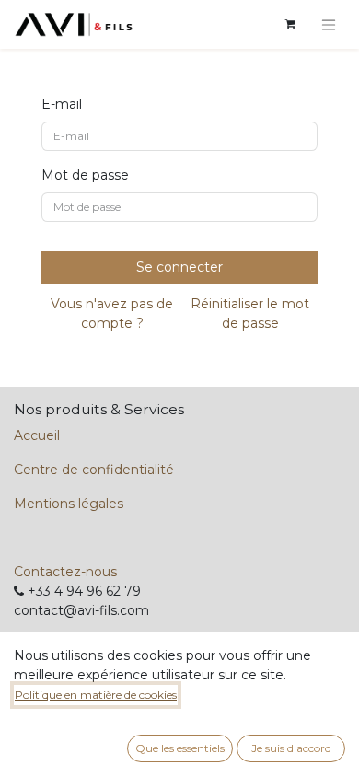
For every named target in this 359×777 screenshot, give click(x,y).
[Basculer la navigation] (328, 24)
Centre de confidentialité (94, 469)
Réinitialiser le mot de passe (250, 313)
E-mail (61, 104)
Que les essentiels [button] (180, 748)
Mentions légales (68, 503)
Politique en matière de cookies (96, 695)
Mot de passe (85, 175)
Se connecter (179, 267)
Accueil (37, 435)
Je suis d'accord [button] (291, 748)
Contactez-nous (65, 571)
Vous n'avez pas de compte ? (112, 313)
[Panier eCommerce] (290, 24)
